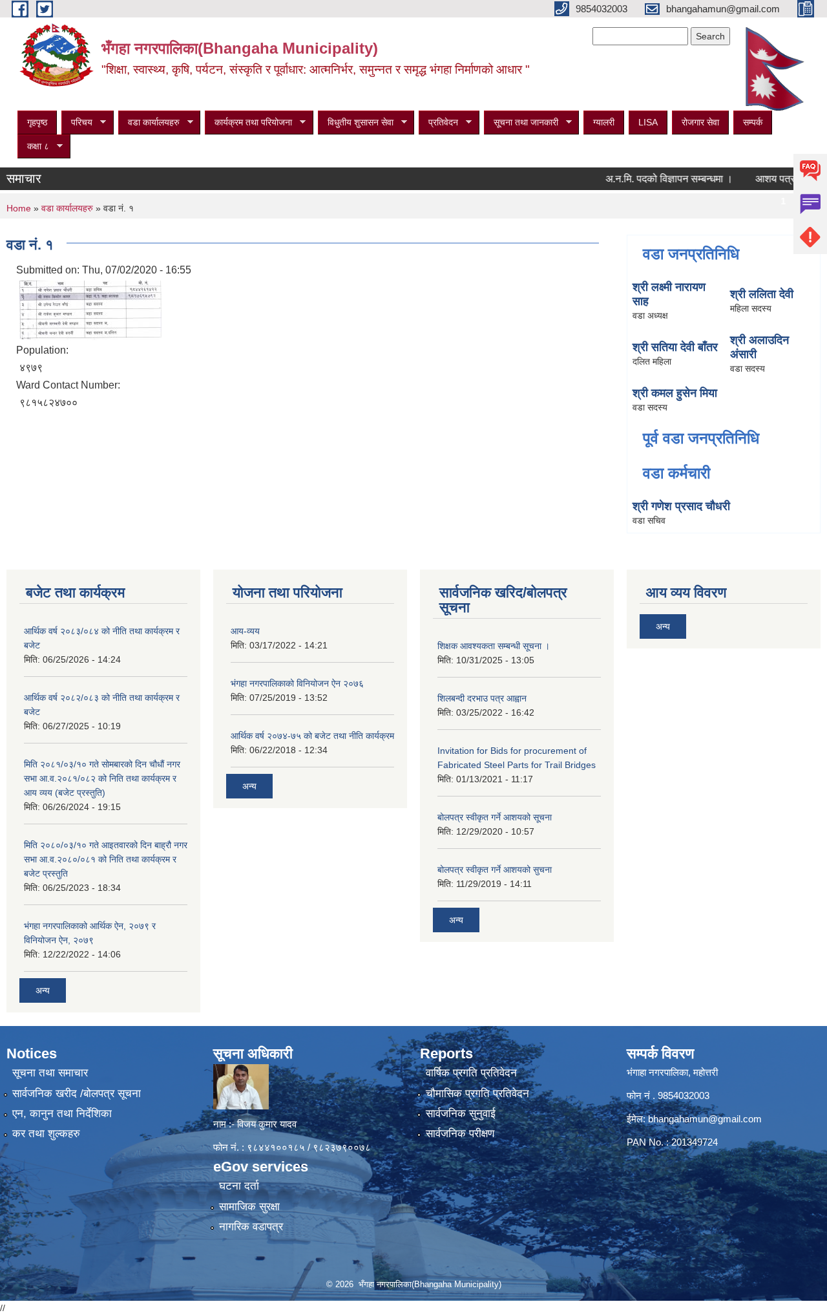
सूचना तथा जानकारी (521, 122)
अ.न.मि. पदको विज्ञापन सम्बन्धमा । (648, 178)
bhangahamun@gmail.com (705, 1118)
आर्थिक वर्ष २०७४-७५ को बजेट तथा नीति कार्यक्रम (312, 736)
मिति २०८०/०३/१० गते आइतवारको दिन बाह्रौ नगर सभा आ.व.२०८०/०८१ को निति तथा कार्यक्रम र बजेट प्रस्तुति (105, 859)
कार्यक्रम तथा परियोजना (248, 122)
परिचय (76, 122)
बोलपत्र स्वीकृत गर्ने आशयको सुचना (494, 869)
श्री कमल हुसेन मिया (675, 393)
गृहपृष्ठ (37, 122)
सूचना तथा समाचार (50, 1073)
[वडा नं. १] (90, 309)
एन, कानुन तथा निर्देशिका (62, 1113)
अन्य (43, 990)
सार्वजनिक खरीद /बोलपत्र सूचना (76, 1093)
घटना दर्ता (239, 1186)
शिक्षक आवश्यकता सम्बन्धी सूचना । (493, 646)
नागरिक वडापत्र (251, 1227)
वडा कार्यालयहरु (149, 122)
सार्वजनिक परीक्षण (460, 1134)
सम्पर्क (752, 122)
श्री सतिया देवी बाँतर (675, 347)
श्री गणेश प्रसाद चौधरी (681, 506)
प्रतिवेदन (438, 122)
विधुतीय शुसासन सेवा (355, 122)
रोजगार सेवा (700, 122)
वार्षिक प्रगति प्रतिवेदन (471, 1073)
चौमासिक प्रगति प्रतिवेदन (477, 1093)
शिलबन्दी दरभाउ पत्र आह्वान (482, 698)
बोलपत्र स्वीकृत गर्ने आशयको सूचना (494, 817)
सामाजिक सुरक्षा (249, 1207)
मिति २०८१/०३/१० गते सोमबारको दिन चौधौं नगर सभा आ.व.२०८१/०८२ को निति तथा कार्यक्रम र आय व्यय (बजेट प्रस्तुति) (102, 778)
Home (18, 208)
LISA (648, 122)
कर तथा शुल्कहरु (46, 1134)
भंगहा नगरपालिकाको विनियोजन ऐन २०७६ (297, 683)
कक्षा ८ (33, 146)
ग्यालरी (603, 122)
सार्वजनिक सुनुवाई (461, 1113)
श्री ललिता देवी (761, 294)
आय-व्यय (245, 631)
